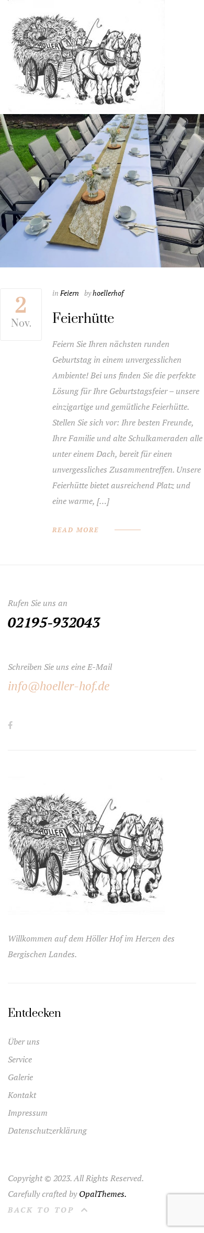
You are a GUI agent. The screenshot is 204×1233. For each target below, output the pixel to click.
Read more (75, 530)
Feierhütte (83, 319)
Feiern (69, 293)
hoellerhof (108, 293)
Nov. (21, 312)
